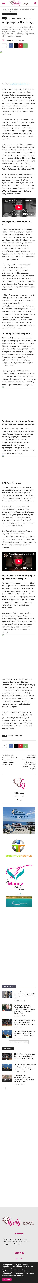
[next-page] (6, 1088)
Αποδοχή (7, 1279)
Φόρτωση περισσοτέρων (18, 1042)
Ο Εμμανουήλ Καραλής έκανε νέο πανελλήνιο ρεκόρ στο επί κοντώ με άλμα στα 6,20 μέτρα (25, 1033)
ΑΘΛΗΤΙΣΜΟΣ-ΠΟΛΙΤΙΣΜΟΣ (16, 9)
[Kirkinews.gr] (3, 40)
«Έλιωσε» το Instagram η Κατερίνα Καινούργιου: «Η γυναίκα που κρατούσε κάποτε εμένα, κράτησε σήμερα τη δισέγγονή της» (24, 1009)
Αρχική (4, 9)
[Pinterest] (20, 45)
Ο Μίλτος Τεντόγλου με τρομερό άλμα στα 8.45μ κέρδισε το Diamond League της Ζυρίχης (25, 1022)
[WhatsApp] (25, 45)
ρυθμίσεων (19, 1276)
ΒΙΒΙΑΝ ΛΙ (10, 736)
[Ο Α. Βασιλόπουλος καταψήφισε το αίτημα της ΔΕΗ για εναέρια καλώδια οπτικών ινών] (7, 994)
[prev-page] (3, 1088)
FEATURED (5, 1059)
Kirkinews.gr (10, 40)
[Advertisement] (19, 928)
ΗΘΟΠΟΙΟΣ (18, 736)
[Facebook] (11, 45)
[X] (16, 45)
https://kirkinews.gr (19, 796)
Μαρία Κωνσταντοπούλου (19, 84)
